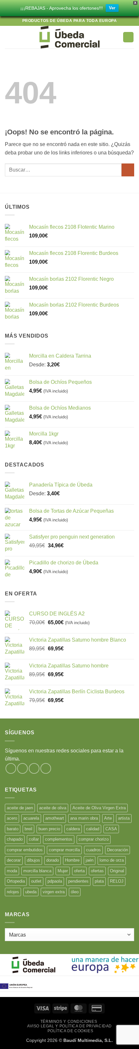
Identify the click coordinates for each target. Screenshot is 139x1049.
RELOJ (116, 881)
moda (12, 870)
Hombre (72, 860)
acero (12, 818)
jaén (89, 860)
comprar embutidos (25, 849)
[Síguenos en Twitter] (34, 768)
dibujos (33, 860)
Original (117, 870)
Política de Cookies (70, 1031)
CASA (111, 828)
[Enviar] (128, 169)
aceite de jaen (20, 807)
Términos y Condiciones (68, 1021)
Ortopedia (16, 881)
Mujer (63, 870)
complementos (58, 839)
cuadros (93, 849)
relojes (13, 891)
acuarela (31, 818)
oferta (79, 870)
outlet (36, 881)
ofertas (97, 870)
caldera (73, 828)
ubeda (31, 891)
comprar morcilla (64, 849)
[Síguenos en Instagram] (22, 768)
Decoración (117, 849)
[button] (9, 37)
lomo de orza (112, 860)
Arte (108, 818)
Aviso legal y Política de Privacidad (69, 1026)
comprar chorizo (94, 839)
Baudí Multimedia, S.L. (88, 1040)
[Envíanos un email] (45, 768)
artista (124, 818)
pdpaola (55, 881)
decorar (14, 860)
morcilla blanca (37, 870)
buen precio (49, 828)
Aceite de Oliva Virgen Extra (99, 807)
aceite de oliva (52, 807)
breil (28, 828)
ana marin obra (84, 818)
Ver (112, 7)
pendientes (78, 881)
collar (34, 839)
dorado (52, 860)
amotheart (54, 818)
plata (99, 881)
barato (12, 828)
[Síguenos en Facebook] (10, 768)
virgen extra (54, 891)
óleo (75, 891)
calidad (92, 828)
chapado (15, 839)
